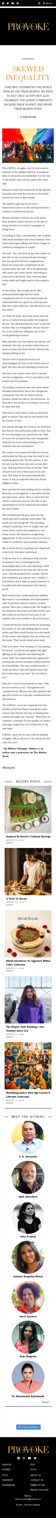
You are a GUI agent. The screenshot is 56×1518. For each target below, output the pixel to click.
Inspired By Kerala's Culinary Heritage (28, 836)
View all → (47, 1402)
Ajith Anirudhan (28, 1196)
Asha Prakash (28, 1236)
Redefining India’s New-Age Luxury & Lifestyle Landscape (28, 1094)
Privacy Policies (39, 1490)
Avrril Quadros (28, 1316)
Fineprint (7, 1480)
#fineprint (8, 767)
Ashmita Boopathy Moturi (28, 1276)
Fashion (6, 1464)
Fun (32, 1464)
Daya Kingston (28, 1356)
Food (33, 1469)
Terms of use (37, 1485)
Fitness (6, 1469)
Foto (5, 1475)
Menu (48, 3)
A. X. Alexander (28, 1156)
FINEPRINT (28, 59)
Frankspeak (8, 1485)
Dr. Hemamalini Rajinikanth (28, 1396)
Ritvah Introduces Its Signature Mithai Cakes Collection (28, 962)
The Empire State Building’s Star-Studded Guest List (25, 1028)
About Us (35, 1475)
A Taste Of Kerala (16, 898)
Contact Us (36, 1480)
